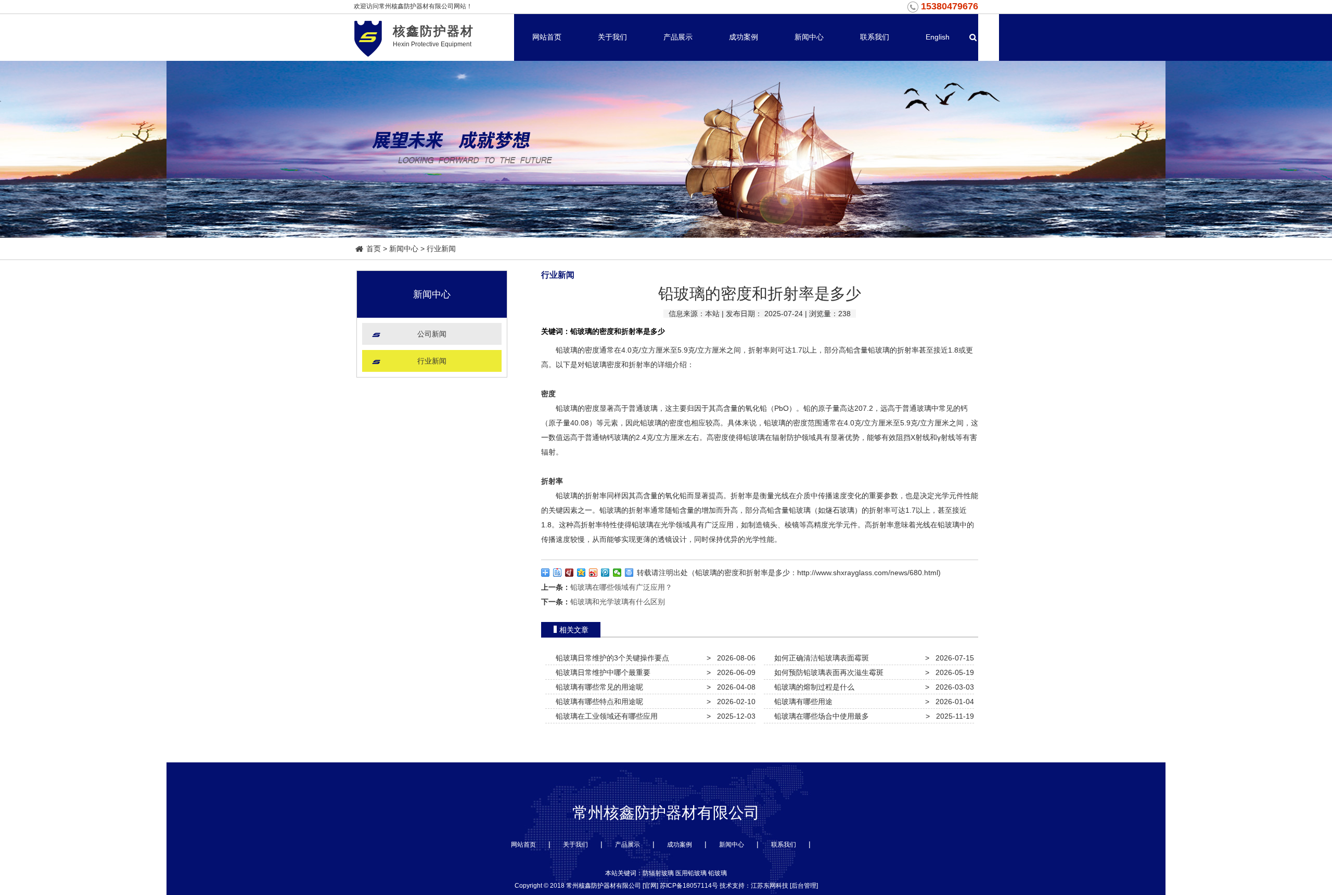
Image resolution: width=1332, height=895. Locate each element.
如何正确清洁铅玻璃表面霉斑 (819, 658)
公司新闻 (431, 334)
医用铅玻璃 (691, 873)
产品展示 (678, 37)
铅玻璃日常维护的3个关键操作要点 (610, 658)
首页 (373, 248)
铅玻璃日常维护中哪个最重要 (601, 672)
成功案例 (743, 37)
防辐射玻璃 (658, 873)
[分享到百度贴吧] (557, 572)
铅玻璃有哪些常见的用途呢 (597, 687)
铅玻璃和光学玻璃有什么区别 (617, 602)
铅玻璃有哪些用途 (801, 701)
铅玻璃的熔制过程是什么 (812, 687)
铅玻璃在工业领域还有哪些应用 (605, 716)
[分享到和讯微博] (569, 572)
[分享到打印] (629, 572)
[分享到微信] (617, 572)
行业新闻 (441, 248)
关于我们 (612, 37)
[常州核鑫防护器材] (368, 37)
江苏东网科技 (769, 885)
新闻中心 (809, 37)
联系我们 (874, 37)
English (938, 37)
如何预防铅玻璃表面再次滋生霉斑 (826, 672)
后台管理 (803, 885)
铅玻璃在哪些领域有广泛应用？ (621, 587)
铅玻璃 (567, 350)
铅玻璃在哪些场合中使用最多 (819, 716)
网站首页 (546, 37)
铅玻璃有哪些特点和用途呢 (597, 701)
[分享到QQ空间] (581, 572)
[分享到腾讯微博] (605, 572)
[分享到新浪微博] (593, 572)
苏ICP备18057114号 (689, 885)
